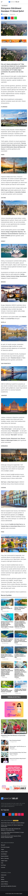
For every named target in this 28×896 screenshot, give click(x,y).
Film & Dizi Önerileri (5, 847)
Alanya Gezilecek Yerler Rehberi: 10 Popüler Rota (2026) (21, 608)
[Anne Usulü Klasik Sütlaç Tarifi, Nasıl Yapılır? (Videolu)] (4, 754)
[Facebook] (2, 18)
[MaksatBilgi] (14, 2)
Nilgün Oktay (5, 14)
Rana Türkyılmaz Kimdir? (15, 740)
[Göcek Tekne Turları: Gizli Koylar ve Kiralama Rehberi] (7, 649)
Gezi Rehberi (4, 5)
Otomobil (3, 867)
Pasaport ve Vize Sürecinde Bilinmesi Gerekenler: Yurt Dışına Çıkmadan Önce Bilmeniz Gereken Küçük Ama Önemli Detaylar (21, 673)
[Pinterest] (12, 18)
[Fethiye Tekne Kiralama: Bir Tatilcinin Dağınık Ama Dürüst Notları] (7, 634)
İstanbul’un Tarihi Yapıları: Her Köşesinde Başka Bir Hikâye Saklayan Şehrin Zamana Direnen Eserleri (7, 672)
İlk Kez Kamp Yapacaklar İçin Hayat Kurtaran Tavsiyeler (6, 690)
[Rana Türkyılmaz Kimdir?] (4, 742)
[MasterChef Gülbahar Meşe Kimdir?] (4, 760)
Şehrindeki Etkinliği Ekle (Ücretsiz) (8, 886)
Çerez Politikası (4, 883)
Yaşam (2, 849)
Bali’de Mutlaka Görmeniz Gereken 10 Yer (6, 608)
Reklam (2, 879)
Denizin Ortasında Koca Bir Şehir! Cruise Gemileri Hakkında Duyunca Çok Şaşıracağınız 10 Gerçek (7, 624)
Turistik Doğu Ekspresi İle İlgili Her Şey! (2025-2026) (21, 690)
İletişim (2, 877)
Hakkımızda (3, 875)
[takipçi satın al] (14, 41)
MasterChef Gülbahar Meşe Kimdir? (18, 758)
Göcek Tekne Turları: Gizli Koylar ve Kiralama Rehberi (7, 656)
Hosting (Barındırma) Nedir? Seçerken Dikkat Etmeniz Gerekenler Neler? (11, 836)
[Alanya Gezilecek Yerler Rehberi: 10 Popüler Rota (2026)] (21, 602)
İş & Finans (3, 865)
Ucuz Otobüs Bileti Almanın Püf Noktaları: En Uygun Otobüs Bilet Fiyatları (12, 833)
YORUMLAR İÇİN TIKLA (14, 697)
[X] (5, 18)
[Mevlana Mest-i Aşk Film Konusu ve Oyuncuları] (4, 748)
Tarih (2, 862)
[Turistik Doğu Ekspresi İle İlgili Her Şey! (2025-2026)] (21, 684)
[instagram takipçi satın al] (14, 787)
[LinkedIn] (9, 18)
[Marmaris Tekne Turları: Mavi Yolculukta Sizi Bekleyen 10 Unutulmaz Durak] (21, 634)
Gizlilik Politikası (4, 881)
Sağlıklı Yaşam (4, 860)
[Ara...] (26, 2)
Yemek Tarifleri (4, 851)
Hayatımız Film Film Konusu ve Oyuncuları (13, 735)
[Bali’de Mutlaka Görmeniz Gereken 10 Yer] (7, 602)
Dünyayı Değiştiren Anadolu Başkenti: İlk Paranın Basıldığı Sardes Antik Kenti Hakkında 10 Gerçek (20, 624)
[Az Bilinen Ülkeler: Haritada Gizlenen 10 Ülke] (21, 649)
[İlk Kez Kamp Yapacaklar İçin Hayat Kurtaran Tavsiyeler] (7, 684)
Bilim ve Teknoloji (5, 858)
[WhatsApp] (15, 18)
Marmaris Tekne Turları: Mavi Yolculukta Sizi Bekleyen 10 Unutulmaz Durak (21, 640)
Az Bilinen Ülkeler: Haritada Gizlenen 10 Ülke (20, 656)
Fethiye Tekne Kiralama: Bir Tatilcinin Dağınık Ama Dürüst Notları (7, 640)
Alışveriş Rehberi (4, 856)
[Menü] (1, 2)
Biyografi (3, 845)
